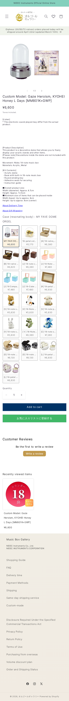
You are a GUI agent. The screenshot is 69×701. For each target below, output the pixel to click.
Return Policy (14, 639)
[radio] (11, 236)
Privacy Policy (14, 631)
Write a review (34, 453)
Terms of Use (14, 646)
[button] (6, 16)
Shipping (11, 590)
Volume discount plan (19, 662)
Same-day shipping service (22, 597)
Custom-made (15, 605)
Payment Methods (17, 582)
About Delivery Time (13, 205)
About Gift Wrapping (12, 210)
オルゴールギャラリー (29, 696)
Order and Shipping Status (22, 669)
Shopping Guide (16, 560)
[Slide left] (27, 90)
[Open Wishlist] (53, 16)
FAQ (8, 567)
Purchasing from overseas (22, 654)
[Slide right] (41, 90)
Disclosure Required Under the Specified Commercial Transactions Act (31, 622)
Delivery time (14, 575)
